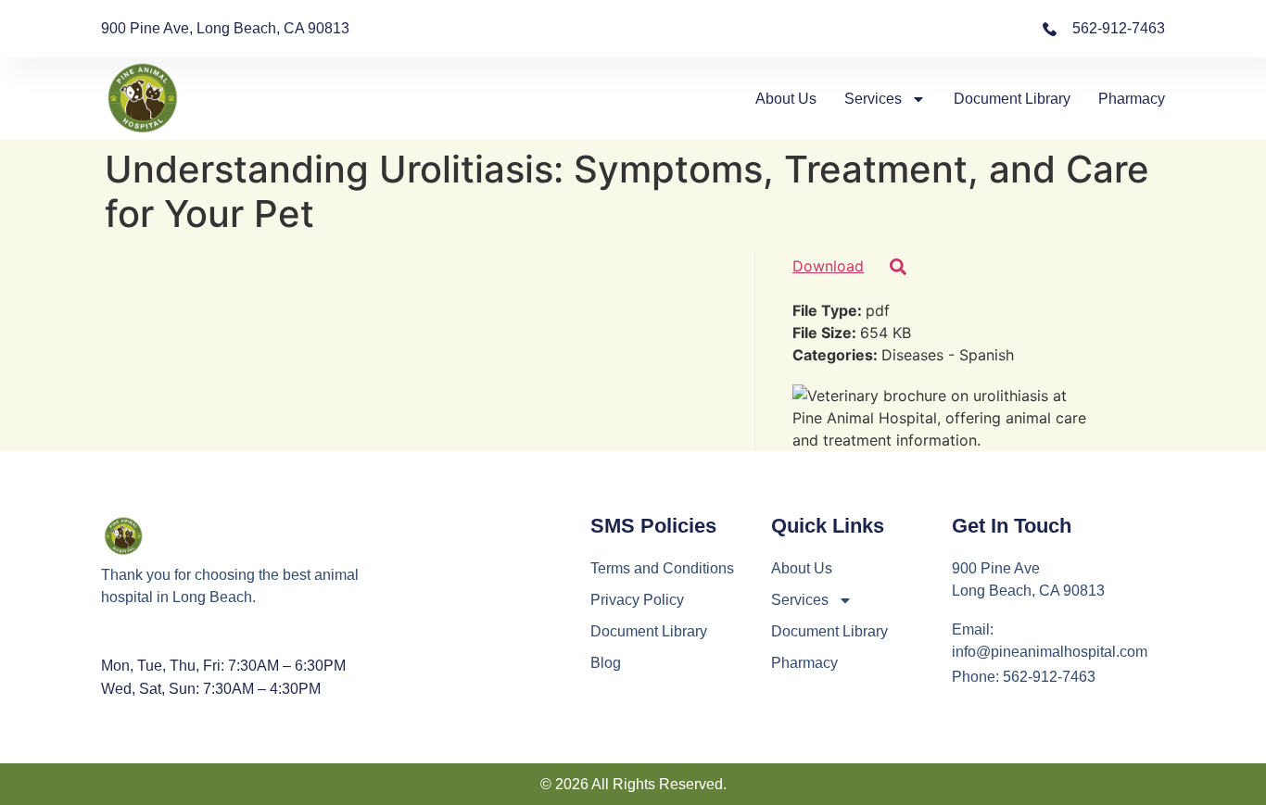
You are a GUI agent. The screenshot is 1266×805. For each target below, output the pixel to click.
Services (873, 99)
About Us (786, 99)
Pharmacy (1131, 99)
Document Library (1012, 99)
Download (828, 266)
